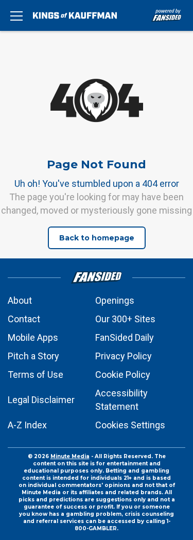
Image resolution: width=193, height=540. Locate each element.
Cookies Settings (130, 425)
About (20, 300)
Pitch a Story (33, 356)
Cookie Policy (122, 374)
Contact (24, 318)
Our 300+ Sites (125, 318)
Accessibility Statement (121, 400)
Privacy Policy (123, 356)
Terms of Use (35, 374)
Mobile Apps (33, 337)
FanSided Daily (124, 337)
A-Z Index (27, 425)
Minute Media (70, 456)
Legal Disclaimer (41, 399)
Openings (114, 300)
